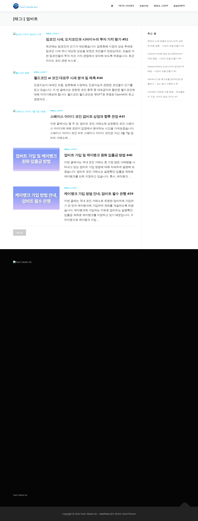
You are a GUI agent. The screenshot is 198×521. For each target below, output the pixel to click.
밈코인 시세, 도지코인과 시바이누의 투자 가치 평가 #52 (87, 39)
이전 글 (19, 232)
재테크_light (161, 6)
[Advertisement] (166, 153)
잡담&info (179, 6)
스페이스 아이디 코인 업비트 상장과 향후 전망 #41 (87, 116)
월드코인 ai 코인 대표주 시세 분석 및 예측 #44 (68, 77)
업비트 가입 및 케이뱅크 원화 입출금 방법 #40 (98, 155)
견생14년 (144, 6)
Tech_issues (126, 6)
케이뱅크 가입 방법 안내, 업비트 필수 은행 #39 (98, 193)
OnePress (104, 513)
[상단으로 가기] (184, 506)
